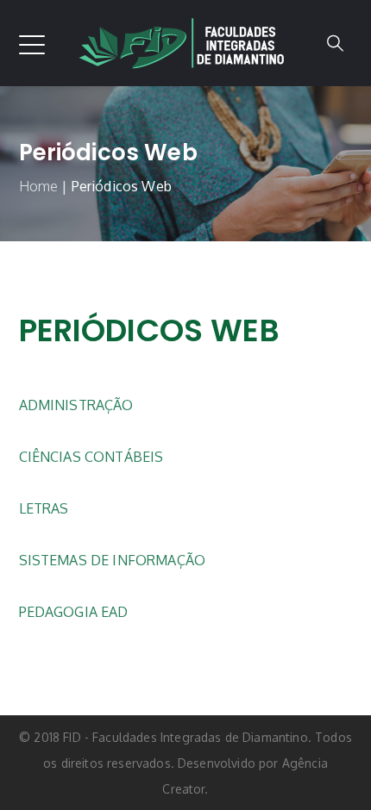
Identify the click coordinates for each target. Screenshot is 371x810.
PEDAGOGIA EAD (74, 611)
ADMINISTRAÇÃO (76, 405)
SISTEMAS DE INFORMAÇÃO (112, 560)
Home (39, 186)
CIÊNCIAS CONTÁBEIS (91, 456)
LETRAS (44, 508)
